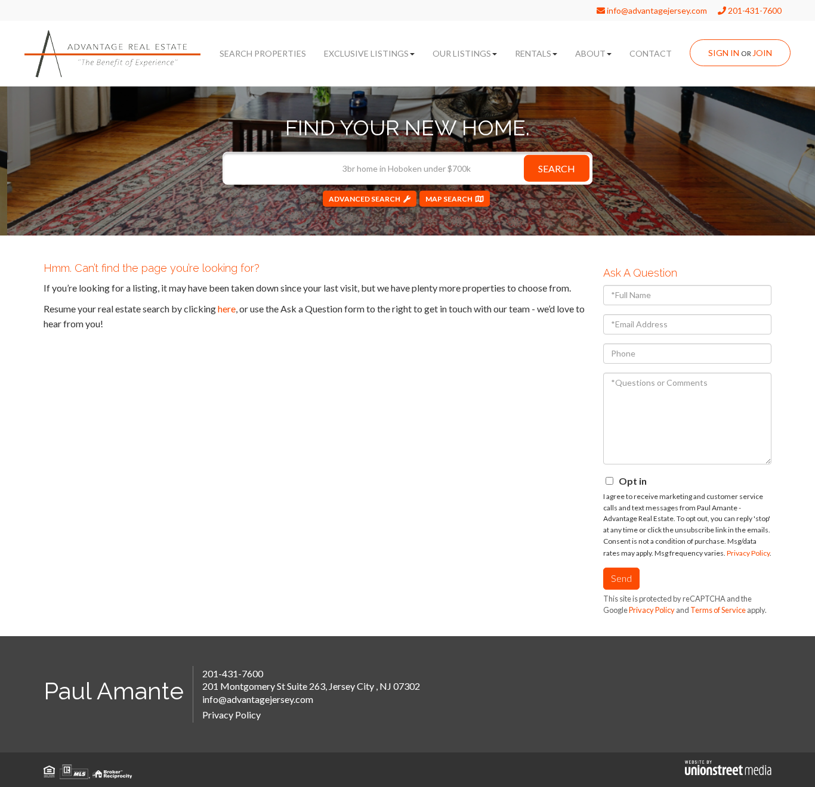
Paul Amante (114, 691)
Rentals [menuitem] (533, 53)
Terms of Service (718, 610)
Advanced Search (364, 198)
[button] (556, 167)
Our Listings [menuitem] (462, 53)
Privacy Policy (748, 553)
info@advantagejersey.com (656, 10)
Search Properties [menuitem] (263, 53)
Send (621, 578)
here (227, 308)
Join (762, 53)
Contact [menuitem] (650, 53)
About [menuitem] (590, 53)
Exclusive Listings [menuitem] (366, 53)
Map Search (449, 198)
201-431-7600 (754, 10)
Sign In (723, 53)
